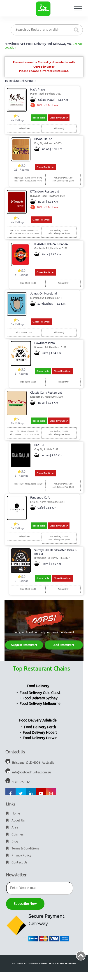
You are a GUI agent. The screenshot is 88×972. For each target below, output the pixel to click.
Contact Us (19, 862)
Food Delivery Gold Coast (40, 693)
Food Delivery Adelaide (38, 720)
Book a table (38, 117)
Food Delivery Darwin (40, 738)
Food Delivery (38, 686)
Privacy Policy (21, 855)
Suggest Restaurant (24, 645)
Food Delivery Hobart (40, 732)
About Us (18, 820)
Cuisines (17, 834)
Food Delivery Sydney (40, 698)
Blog (14, 841)
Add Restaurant (63, 645)
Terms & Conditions (25, 848)
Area (14, 827)
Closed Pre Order (59, 117)
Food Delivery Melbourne (40, 703)
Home (15, 813)
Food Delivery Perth (40, 727)
